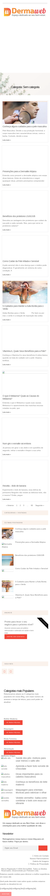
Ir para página (13, 722)
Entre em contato (15, 636)
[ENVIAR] (42, 848)
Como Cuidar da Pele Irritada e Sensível (21, 261)
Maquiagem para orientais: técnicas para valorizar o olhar (31, 791)
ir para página (13, 732)
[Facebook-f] (4, 671)
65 (32, 505)
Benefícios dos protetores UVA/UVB (19, 216)
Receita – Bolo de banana (14, 486)
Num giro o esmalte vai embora (17, 443)
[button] (25, 3)
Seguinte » (39, 505)
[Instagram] (10, 671)
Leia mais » (7, 140)
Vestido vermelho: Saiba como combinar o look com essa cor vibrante (31, 801)
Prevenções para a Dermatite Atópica (19, 171)
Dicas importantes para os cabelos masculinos (29, 775)
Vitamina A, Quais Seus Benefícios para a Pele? (24, 351)
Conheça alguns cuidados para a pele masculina (25, 126)
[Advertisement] (25, 46)
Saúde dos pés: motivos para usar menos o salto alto (31, 759)
